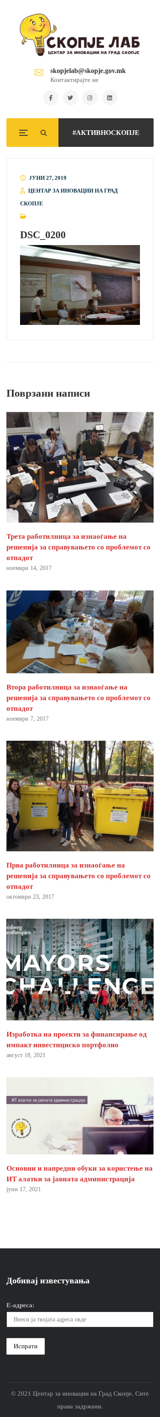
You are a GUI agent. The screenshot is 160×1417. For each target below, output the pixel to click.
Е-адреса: (20, 1305)
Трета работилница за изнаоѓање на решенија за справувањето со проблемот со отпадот (78, 547)
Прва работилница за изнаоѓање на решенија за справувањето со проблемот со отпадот (78, 876)
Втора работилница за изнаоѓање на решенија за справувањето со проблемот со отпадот (78, 698)
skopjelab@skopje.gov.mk (88, 70)
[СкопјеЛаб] (80, 34)
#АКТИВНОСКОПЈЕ (106, 132)
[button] (80, 285)
